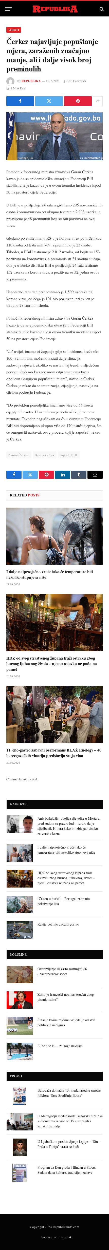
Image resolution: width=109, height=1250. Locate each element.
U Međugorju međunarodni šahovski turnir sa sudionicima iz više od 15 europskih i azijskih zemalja (70, 1120)
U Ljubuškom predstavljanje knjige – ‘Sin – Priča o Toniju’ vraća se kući (69, 1144)
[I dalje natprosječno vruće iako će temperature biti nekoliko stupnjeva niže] (54, 536)
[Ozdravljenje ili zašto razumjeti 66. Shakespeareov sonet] (20, 974)
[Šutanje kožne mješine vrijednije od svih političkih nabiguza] (20, 1025)
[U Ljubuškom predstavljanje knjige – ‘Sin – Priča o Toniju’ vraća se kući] (20, 1147)
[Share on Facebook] (20, 101)
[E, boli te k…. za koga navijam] (20, 1051)
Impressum (48, 1237)
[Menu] (8, 9)
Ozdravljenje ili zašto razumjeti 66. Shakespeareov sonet (63, 971)
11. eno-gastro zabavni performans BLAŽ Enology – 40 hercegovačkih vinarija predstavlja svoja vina (53, 752)
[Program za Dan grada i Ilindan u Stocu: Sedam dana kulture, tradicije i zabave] (20, 1173)
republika (31, 81)
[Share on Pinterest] (78, 101)
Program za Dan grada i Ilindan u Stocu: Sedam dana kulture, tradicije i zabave (67, 1170)
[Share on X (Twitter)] (49, 101)
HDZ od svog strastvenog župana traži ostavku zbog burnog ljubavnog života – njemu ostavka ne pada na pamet (51, 663)
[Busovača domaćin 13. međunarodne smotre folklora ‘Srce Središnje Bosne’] (20, 1096)
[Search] (101, 9)
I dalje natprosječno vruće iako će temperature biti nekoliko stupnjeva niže (49, 574)
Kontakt (67, 1237)
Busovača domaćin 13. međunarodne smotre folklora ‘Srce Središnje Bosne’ (69, 1093)
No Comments (77, 81)
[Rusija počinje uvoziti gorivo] (20, 930)
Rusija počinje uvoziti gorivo (58, 924)
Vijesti (13, 30)
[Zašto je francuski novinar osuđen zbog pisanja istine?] (20, 1000)
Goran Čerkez (19, 455)
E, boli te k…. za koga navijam (60, 1045)
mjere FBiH (68, 455)
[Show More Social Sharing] (98, 101)
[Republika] (54, 9)
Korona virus (44, 455)
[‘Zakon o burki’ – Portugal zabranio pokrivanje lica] (20, 904)
